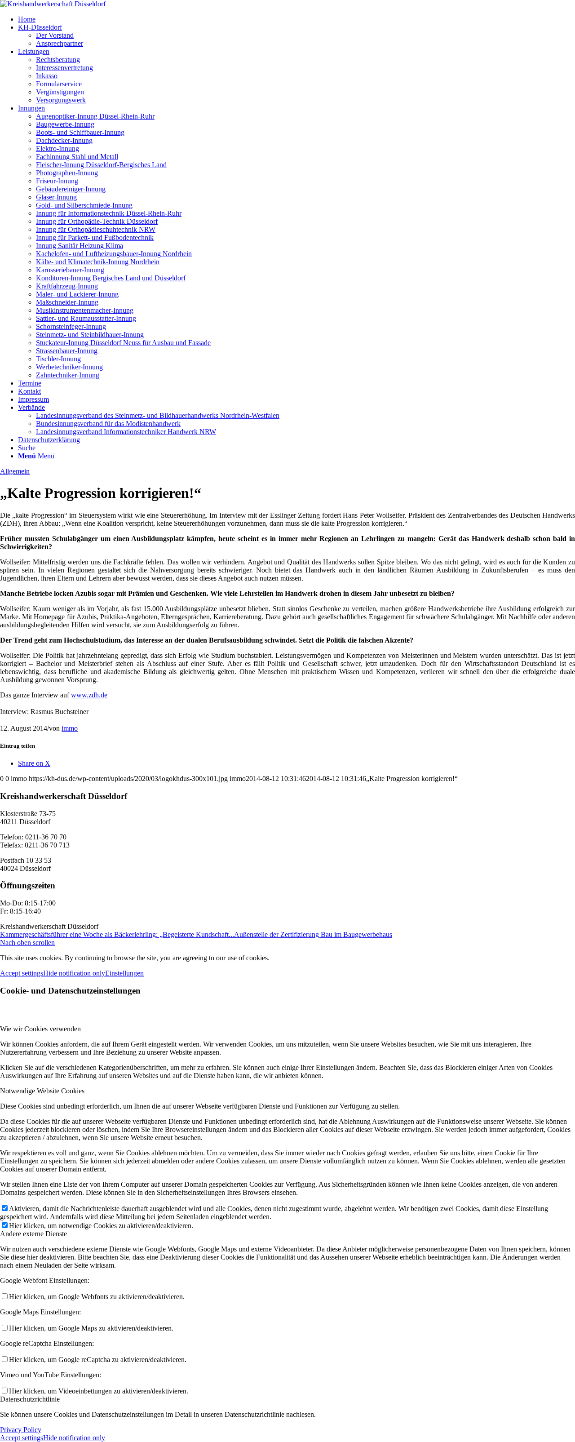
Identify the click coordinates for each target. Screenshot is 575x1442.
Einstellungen (124, 973)
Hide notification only (74, 973)
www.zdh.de (89, 695)
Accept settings (21, 973)
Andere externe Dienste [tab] (33, 1234)
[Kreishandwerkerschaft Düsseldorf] (53, 4)
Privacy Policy (20, 1429)
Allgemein (15, 471)
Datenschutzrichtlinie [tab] (30, 1399)
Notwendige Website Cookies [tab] (42, 1091)
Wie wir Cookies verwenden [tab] (40, 1029)
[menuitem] (296, 19)
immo (70, 728)
